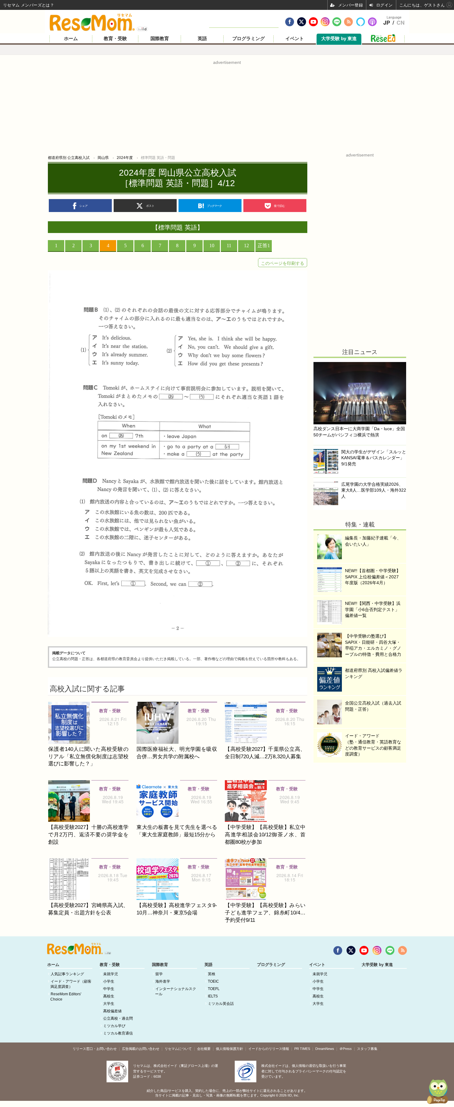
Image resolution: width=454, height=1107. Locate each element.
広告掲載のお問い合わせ (140, 1049)
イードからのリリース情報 (268, 1049)
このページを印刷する (282, 263)
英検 (211, 974)
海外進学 (162, 981)
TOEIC (213, 981)
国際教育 (159, 38)
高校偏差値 (112, 1011)
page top (435, 1091)
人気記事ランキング (67, 974)
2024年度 (125, 158)
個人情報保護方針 (229, 1049)
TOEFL (214, 989)
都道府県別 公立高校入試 (69, 158)
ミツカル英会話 (221, 1003)
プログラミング (248, 38)
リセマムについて (178, 1049)
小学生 (108, 981)
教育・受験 (115, 38)
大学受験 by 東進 (339, 38)
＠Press (345, 1049)
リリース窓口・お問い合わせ (95, 1049)
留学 (159, 974)
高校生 (108, 996)
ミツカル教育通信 (118, 1033)
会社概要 (204, 1049)
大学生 (108, 1003)
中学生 (108, 989)
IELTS (213, 996)
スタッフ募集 (367, 1049)
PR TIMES (302, 1049)
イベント (294, 38)
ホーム (71, 38)
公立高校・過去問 (118, 1018)
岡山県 (103, 158)
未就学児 (110, 974)
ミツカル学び (114, 1026)
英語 (202, 38)
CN (401, 22)
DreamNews (324, 1049)
